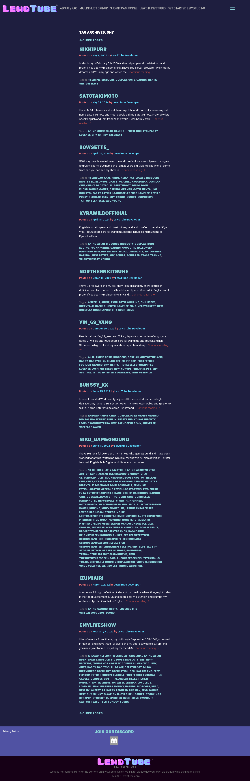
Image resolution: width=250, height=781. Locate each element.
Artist (84, 473)
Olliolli (147, 523)
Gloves (84, 678)
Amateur (94, 302)
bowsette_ (94, 147)
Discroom (102, 485)
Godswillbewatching (102, 496)
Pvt (148, 368)
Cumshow (140, 663)
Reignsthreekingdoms (95, 535)
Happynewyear (89, 251)
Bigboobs (108, 79)
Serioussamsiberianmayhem (99, 546)
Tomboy (113, 701)
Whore (123, 565)
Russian (134, 690)
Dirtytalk (86, 306)
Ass (132, 177)
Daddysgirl (104, 185)
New (95, 255)
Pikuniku (127, 527)
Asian (124, 177)
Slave (108, 694)
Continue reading (141, 72)
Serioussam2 (88, 539)
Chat (144, 473)
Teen (94, 200)
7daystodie (118, 470)
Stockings (153, 694)
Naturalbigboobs (137, 686)
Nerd (154, 686)
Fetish (120, 361)
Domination (120, 671)
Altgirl (129, 655)
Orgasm (84, 527)
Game (118, 493)
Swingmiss (133, 550)
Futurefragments (100, 493)
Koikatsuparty (147, 131)
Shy (82, 83)
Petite (155, 193)
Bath (122, 302)
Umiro (109, 562)
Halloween (144, 247)
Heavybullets (108, 500)
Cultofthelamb (151, 357)
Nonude (126, 368)
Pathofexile (126, 423)
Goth (137, 189)
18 (89, 79)
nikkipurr (93, 49)
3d (94, 470)
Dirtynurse (87, 671)
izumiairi (91, 578)
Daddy (83, 361)
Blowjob (101, 181)
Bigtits (84, 181)
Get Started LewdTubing (186, 8)
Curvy (90, 185)
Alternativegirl (111, 655)
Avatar (103, 473)
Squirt (132, 196)
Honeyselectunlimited (137, 364)
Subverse (149, 423)
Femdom (84, 674)
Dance (119, 667)
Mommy (119, 686)
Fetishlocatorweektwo (131, 489)
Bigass (140, 177)
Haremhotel (88, 500)
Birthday (146, 659)
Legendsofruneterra (94, 423)
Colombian (139, 181)
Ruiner (117, 535)
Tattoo (84, 200)
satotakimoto (98, 96)
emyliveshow (97, 625)
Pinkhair (139, 368)
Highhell (136, 500)
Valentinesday (89, 259)
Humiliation (87, 682)
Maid (133, 306)
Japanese (104, 682)
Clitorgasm (87, 477)
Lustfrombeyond (150, 516)
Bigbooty (127, 243)
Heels (133, 678)
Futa (133, 415)
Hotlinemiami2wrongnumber (100, 504)
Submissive (145, 196)
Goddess (96, 678)
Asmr (114, 302)
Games (142, 415)
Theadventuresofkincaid (97, 558)
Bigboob (104, 659)
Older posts (91, 40)
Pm (137, 527)
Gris (130, 496)
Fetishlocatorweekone (96, 489)
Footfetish (145, 361)
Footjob (85, 364)
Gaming (141, 79)
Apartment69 (145, 470)
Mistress (106, 368)
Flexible (118, 674)
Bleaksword (118, 473)
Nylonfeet (93, 690)
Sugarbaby (122, 372)
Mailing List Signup (93, 8)
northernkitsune (103, 271)
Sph (131, 694)
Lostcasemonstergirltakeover (102, 516)
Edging (84, 247)
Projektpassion (115, 531)
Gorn (122, 496)
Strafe (107, 550)
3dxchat (103, 470)
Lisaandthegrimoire (110, 512)
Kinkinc (94, 508)
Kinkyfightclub (112, 508)
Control (104, 477)
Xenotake (136, 565)
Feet (157, 671)
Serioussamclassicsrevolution (102, 542)
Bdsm (108, 357)
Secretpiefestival (137, 535)
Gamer (103, 189)
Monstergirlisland (136, 519)
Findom (131, 361)
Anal (107, 177)
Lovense (85, 134)
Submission (114, 697)
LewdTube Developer (124, 55)
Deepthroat (122, 185)
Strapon (85, 697)
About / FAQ (68, 8)
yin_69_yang (95, 322)
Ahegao (97, 177)
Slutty (152, 546)
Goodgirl (129, 247)
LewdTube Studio (153, 8)
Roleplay (85, 309)
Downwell (125, 485)
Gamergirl (140, 493)
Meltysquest (146, 306)
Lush (95, 368)
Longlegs (144, 682)
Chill (127, 181)
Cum (82, 185)
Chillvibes (148, 302)
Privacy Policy (11, 731)
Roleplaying (102, 309)
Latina (106, 193)
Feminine (140, 485)
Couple (127, 663)
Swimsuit (146, 697)
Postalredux (149, 527)
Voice (83, 565)
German (126, 189)
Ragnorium (136, 531)
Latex (121, 682)
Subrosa (119, 550)
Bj (92, 181)
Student (99, 697)
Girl (82, 496)
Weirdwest (109, 565)
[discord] (114, 740)
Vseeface (92, 83)
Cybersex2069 (104, 481)
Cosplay (121, 79)
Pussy (83, 196)
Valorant (115, 134)
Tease (145, 255)
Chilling (133, 302)
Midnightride (89, 519)
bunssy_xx (93, 385)
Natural (85, 255)
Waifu (97, 427)
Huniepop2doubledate (127, 251)
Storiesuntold (90, 550)
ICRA (133, 767)
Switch (84, 701)
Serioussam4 (131, 539)
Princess (108, 690)
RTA (116, 767)
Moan (103, 519)
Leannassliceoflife (139, 508)
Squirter (133, 255)
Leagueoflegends (124, 193)
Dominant (104, 671)
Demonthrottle (145, 481)
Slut (82, 372)
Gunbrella (142, 496)
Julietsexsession (148, 504)
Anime (96, 79)
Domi (144, 185)
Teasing (155, 255)
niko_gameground (104, 439)
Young (116, 200)
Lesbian (131, 682)
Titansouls (151, 558)
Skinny (103, 134)
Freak (154, 489)
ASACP (125, 767)
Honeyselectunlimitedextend (111, 419)
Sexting (125, 546)
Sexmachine (149, 690)
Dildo (136, 185)
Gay (106, 364)
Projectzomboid (91, 531)
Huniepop (128, 504)
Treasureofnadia (91, 562)
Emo (149, 671)
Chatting (115, 181)
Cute (131, 79)
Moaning (115, 519)
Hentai (153, 79)
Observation (111, 523)
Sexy (105, 196)
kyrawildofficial (103, 213)
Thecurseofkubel (129, 558)
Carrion (133, 473)
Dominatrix (138, 671)
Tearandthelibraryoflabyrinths (103, 554)
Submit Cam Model (123, 8)
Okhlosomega (131, 523)
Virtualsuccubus (149, 562)
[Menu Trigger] (232, 8)
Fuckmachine (88, 189)
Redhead (95, 196)
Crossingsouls (122, 477)
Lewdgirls (86, 512)
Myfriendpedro (90, 523)
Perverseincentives (106, 527)
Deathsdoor (124, 481)
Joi (155, 189)
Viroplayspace (125, 562)
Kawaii (83, 508)
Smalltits (120, 694)
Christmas (105, 131)
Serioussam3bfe (110, 539)
